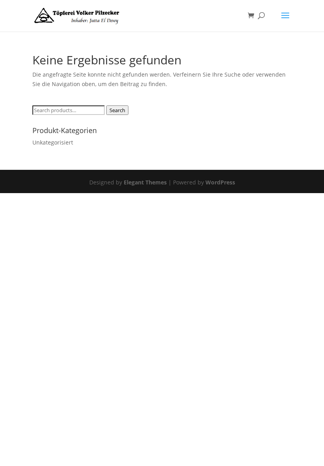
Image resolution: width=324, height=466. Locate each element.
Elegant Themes (145, 182)
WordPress (220, 182)
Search (117, 110)
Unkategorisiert (52, 142)
